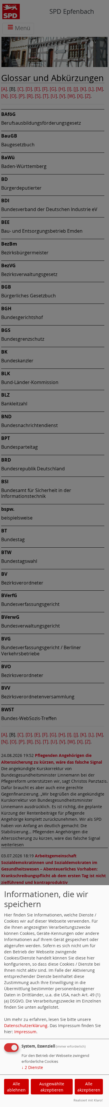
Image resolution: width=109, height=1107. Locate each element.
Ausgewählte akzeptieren (51, 1087)
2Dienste (32, 1067)
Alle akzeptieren (88, 1087)
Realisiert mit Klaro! (88, 1100)
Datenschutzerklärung (25, 1025)
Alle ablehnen (16, 1087)
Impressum (25, 1031)
